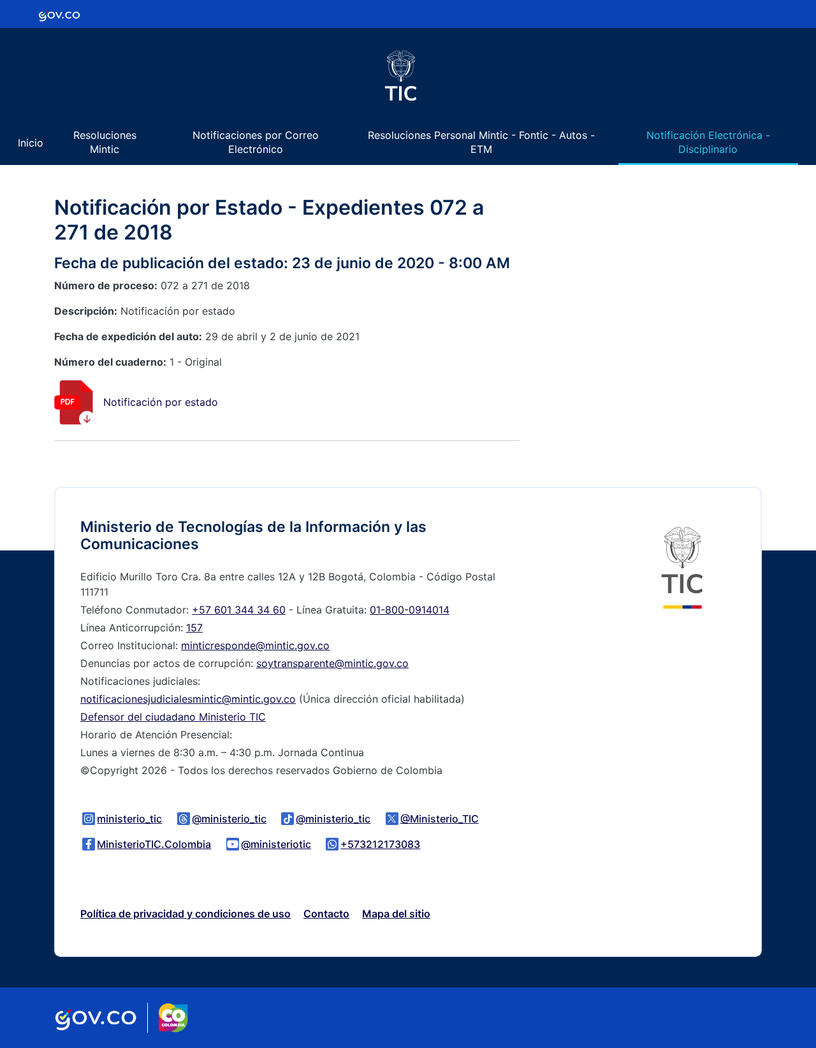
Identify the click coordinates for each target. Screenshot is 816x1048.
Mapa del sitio (396, 913)
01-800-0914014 (409, 609)
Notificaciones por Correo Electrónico (256, 142)
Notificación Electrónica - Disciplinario (708, 142)
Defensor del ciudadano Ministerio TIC (173, 716)
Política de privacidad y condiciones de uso (185, 913)
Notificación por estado (160, 402)
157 (194, 627)
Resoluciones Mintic (104, 142)
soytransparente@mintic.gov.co (332, 663)
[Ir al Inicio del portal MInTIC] (682, 567)
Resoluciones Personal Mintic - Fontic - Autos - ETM (481, 142)
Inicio (30, 142)
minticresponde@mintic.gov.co (255, 645)
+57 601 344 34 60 (239, 609)
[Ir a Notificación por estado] (73, 402)
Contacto (326, 913)
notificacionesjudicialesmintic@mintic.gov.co (188, 699)
